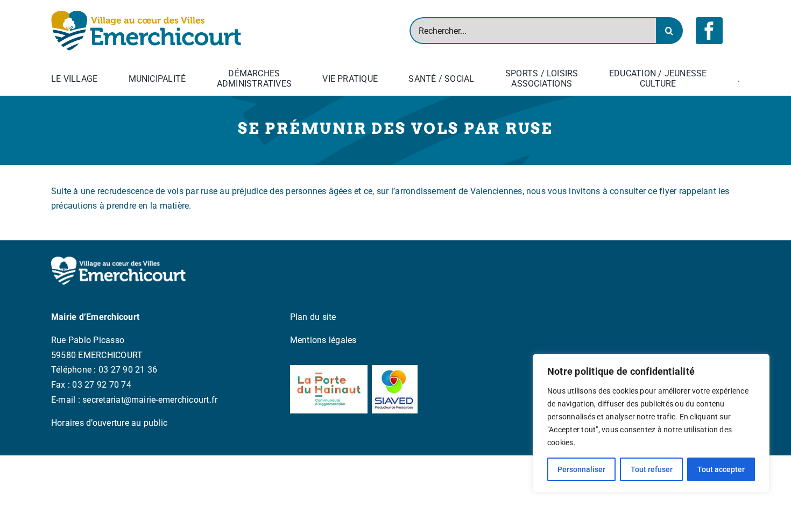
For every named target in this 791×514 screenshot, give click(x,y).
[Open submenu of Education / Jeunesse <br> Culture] (709, 78)
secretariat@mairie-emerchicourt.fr (149, 400)
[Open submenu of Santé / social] (477, 78)
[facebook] (709, 30)
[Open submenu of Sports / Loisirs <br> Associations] (580, 78)
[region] (651, 423)
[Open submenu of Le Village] (99, 78)
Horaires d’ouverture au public (109, 423)
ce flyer (662, 191)
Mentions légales (323, 340)
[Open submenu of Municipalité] (188, 78)
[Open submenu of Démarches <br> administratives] (294, 78)
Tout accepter (721, 469)
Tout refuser (652, 469)
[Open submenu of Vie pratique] (380, 78)
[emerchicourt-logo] (146, 15)
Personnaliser (581, 469)
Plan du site (313, 317)
